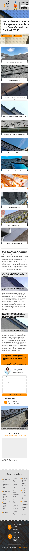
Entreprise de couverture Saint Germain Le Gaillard (15, 510)
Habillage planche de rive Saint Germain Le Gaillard (24, 483)
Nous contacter (18, 35)
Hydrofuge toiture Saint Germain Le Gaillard (24, 494)
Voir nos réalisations (7, 35)
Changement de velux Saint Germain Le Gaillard (6, 506)
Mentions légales (23, 547)
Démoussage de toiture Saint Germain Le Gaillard (15, 498)
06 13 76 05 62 (7, 8)
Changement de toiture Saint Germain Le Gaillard (6, 495)
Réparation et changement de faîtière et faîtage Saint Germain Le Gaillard (24, 508)
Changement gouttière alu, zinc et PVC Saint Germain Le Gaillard (6, 484)
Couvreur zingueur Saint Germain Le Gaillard (15, 488)
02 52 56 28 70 (7, 3)
